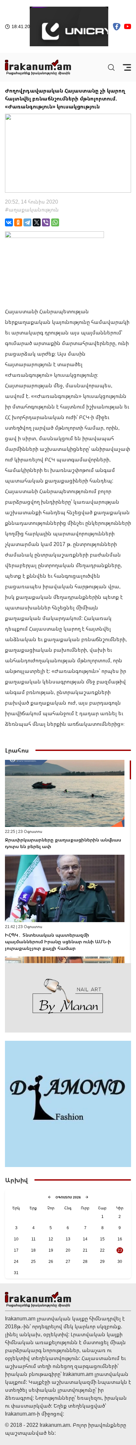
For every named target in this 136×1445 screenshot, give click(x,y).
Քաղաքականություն (32, 209)
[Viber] (46, 222)
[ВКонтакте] (9, 222)
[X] (37, 222)
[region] (68, 861)
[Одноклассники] (18, 222)
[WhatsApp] (55, 222)
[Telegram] (27, 222)
